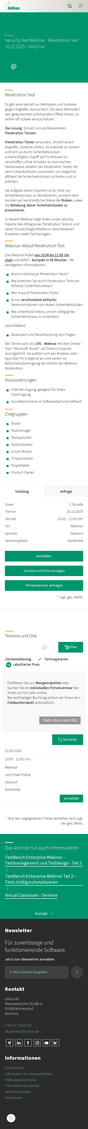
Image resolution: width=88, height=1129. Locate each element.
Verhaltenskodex (18, 1091)
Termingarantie (52, 659)
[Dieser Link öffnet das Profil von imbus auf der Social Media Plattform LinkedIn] (18, 1042)
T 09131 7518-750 (18, 1025)
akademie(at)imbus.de (22, 1031)
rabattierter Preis (22, 664)
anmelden (44, 556)
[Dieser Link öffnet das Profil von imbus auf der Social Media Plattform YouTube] (46, 1042)
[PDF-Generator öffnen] (14, 66)
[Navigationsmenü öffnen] (80, 6)
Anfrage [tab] (66, 491)
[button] (69, 6)
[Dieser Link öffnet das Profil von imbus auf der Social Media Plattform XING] (9, 1042)
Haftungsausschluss (20, 1079)
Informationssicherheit (22, 1085)
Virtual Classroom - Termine (31, 895)
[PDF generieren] (44, 647)
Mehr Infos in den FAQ (60, 720)
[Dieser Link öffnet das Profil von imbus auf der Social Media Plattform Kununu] (55, 1042)
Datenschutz (14, 1068)
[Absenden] (77, 972)
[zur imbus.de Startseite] (12, 6)
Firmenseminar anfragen (44, 585)
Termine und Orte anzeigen (44, 570)
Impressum (13, 1097)
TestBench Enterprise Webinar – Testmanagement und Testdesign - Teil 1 (43, 860)
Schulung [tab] (22, 491)
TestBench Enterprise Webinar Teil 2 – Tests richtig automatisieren (40, 879)
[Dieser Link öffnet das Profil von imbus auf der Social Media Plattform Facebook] (28, 1042)
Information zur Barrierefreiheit (28, 1074)
